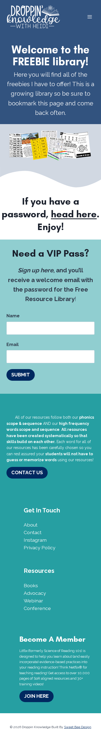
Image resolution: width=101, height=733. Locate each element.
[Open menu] (90, 16)
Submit (20, 374)
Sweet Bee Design (77, 727)
